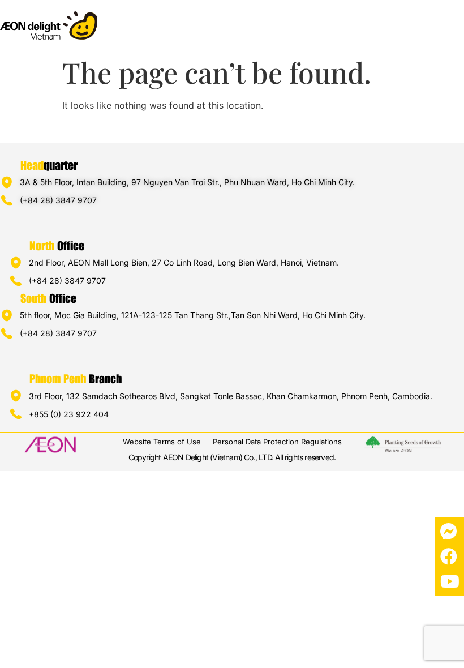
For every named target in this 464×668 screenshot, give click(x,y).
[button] (454, 20)
